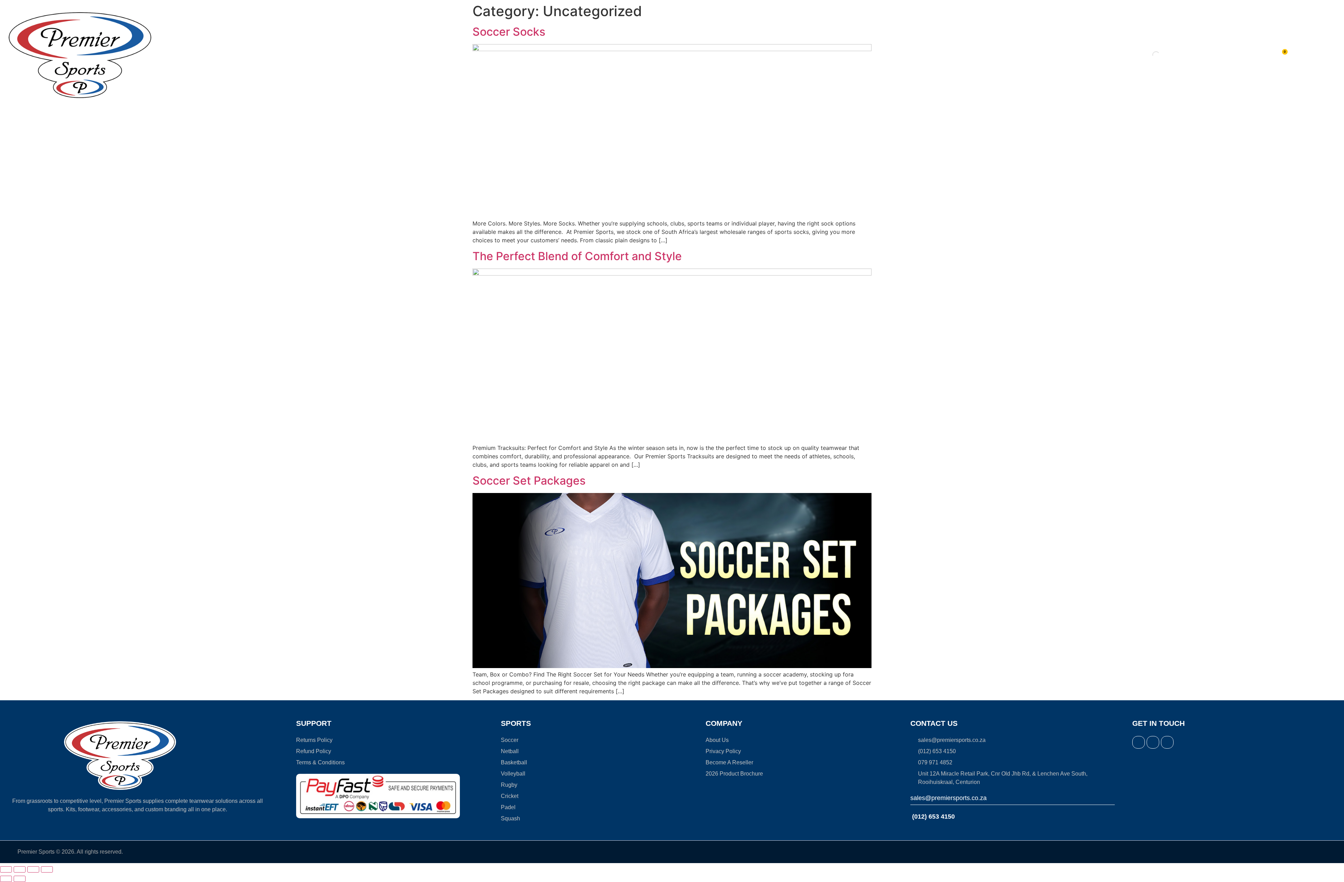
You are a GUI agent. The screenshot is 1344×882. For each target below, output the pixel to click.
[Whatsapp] (1167, 742)
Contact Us (765, 54)
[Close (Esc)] (47, 869)
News (723, 54)
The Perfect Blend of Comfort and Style (577, 256)
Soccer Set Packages (529, 480)
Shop (456, 54)
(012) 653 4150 (932, 816)
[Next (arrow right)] (20, 879)
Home (425, 54)
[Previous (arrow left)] (6, 879)
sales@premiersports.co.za (948, 797)
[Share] (33, 869)
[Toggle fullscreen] (20, 869)
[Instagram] (1153, 742)
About (681, 54)
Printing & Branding (521, 54)
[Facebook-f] (1138, 742)
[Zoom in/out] (6, 869)
